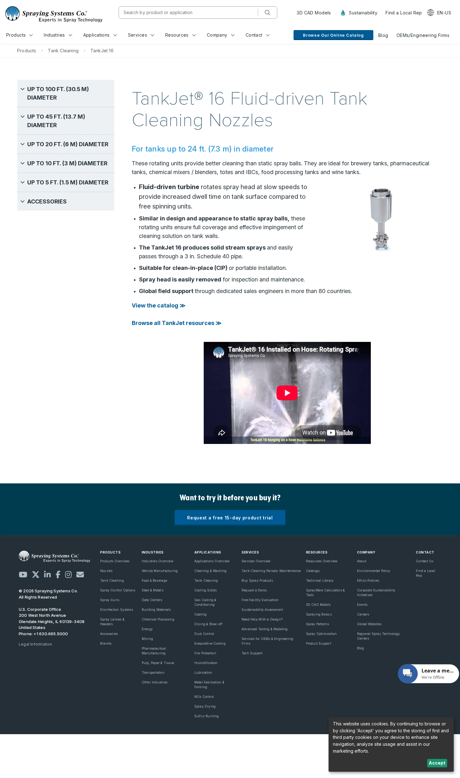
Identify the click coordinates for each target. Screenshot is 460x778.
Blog (383, 35)
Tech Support (252, 653)
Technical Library (320, 580)
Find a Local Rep (404, 12)
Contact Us (424, 561)
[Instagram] (68, 574)
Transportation (153, 672)
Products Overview (115, 561)
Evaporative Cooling (210, 643)
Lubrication (203, 672)
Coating (200, 614)
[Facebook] (58, 574)
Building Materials (156, 609)
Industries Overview (157, 561)
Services (137, 35)
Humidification (206, 663)
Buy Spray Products (257, 580)
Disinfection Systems (116, 609)
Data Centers (152, 600)
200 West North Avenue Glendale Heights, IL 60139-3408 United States (52, 621)
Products (16, 35)
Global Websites (369, 624)
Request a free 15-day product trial (230, 517)
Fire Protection (205, 653)
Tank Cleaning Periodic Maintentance (271, 571)
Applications (96, 35)
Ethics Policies (368, 580)
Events (362, 604)
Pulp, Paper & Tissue (158, 663)
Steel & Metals (152, 590)
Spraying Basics (319, 614)
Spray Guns (109, 600)
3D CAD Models (314, 12)
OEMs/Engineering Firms (422, 35)
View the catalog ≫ (159, 305)
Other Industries (154, 682)
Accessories (109, 634)
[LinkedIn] (47, 574)
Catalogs (313, 571)
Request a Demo (254, 590)
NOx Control (204, 696)
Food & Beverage (154, 580)
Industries (54, 35)
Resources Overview (322, 561)
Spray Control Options (117, 590)
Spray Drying (205, 706)
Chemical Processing (158, 619)
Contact (254, 35)
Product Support (318, 643)
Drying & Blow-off (208, 624)
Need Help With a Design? (262, 619)
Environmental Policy (373, 571)
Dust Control (204, 634)
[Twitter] (35, 574)
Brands (105, 643)
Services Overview (256, 561)
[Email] (80, 574)
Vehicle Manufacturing (160, 571)
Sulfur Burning (206, 716)
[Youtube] (23, 574)
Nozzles (106, 571)
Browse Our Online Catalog (333, 35)
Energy (147, 629)
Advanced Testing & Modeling (265, 629)
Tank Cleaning (112, 580)
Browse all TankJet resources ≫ (177, 323)
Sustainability (362, 12)
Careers (363, 614)
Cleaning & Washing (210, 571)
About (361, 561)
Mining (147, 639)
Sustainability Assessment (262, 609)
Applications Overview (211, 561)
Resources (177, 35)
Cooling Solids (205, 590)
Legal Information (35, 644)
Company (217, 35)
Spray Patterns (317, 624)
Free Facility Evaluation (260, 600)
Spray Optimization (321, 634)
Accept (437, 762)
